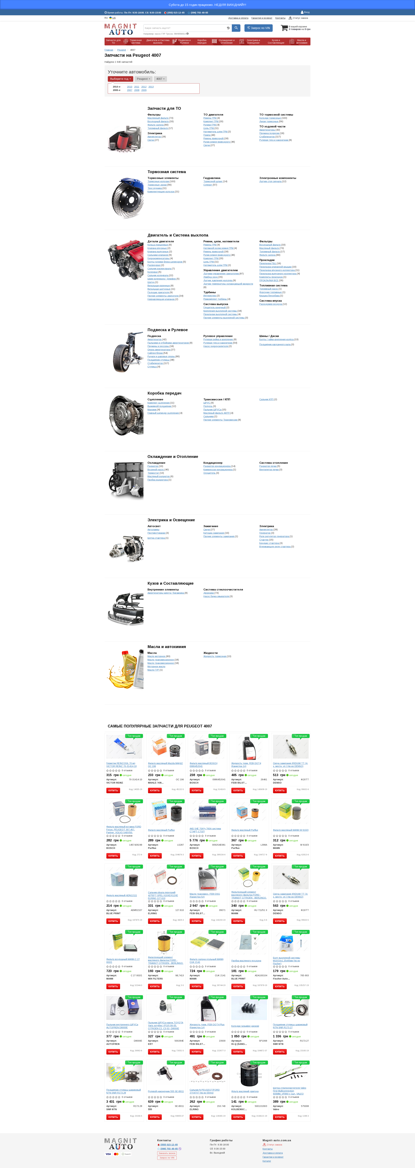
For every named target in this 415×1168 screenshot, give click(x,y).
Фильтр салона (156, 125)
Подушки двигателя (159, 292)
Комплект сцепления (159, 402)
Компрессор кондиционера (218, 469)
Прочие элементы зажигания (219, 536)
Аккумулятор (155, 136)
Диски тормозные (269, 121)
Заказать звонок (167, 1153)
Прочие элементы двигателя (163, 296)
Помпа (207, 135)
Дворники (208, 593)
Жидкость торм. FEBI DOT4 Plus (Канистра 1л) (207, 1026)
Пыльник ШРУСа (212, 409)
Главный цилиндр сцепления (163, 413)
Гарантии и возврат (273, 1157)
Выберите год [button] (119, 78)
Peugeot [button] (142, 78)
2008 (136, 90)
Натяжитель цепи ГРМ (215, 131)
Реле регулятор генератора (274, 536)
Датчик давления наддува (218, 280)
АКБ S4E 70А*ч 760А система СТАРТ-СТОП (205, 830)
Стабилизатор (267, 136)
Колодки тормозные (270, 118)
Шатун (151, 282)
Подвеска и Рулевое (168, 330)
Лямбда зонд (210, 277)
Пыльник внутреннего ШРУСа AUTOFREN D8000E (122, 1026)
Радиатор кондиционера (217, 466)
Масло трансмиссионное (161, 659)
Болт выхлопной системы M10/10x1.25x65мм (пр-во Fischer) (286, 960)
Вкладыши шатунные (159, 289)
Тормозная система (167, 172)
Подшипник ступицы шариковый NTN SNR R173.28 (123, 1091)
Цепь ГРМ (208, 128)
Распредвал (154, 265)
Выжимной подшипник (160, 406)
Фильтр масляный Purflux (161, 830)
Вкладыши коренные (159, 285)
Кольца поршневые (158, 244)
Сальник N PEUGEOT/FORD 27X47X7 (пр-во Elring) (205, 1091)
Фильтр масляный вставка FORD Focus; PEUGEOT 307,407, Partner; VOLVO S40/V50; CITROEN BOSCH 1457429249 (123, 831)
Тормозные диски (157, 184)
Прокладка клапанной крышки (275, 266)
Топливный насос (269, 289)
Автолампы (153, 529)
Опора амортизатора (159, 349)
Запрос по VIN (260, 28)
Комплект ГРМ (211, 121)
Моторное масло (156, 666)
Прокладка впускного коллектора (277, 270)
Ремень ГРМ (210, 118)
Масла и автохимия (167, 646)
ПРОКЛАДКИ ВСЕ (269, 280)
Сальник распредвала (160, 268)
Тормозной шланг (213, 181)
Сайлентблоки (155, 353)
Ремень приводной (213, 138)
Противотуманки (157, 533)
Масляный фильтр (269, 248)
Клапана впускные (157, 248)
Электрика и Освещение (171, 520)
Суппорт (208, 184)
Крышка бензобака (269, 295)
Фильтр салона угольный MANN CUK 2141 (206, 960)
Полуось (208, 406)
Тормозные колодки (159, 181)
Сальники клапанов (158, 255)
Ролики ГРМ (210, 125)
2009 (144, 90)
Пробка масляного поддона (246, 960)
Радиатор (153, 466)
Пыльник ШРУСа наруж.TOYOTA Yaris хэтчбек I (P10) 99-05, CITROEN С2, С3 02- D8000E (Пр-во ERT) (165, 1027)
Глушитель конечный (214, 307)
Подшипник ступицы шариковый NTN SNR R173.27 (290, 1026)
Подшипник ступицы (159, 360)
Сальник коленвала (158, 275)
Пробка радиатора (158, 479)
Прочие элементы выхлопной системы (224, 317)
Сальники (208, 416)
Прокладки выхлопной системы (220, 314)
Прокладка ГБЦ (268, 263)
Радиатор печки (268, 466)
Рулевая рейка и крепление (218, 339)
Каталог (267, 1161)
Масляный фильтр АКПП (216, 413)
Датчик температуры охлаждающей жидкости (228, 284)
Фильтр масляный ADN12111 (121, 895)
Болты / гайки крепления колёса (276, 339)
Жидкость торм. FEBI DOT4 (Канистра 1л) (246, 764)
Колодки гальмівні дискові (245, 1026)
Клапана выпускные (158, 251)
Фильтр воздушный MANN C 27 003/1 (123, 960)
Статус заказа (300, 18)
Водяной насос (156, 469)
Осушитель (209, 473)
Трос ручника (155, 188)
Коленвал (153, 272)
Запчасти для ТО (164, 108)
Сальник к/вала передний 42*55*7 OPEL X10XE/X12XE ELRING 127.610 (163, 895)
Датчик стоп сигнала (270, 181)
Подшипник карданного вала (275, 344)
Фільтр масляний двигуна (245, 1091)
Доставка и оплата (238, 18)
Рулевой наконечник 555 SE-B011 (166, 1091)
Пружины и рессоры (159, 346)
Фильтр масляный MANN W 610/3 (290, 830)
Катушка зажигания (214, 533)
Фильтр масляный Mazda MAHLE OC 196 (165, 764)
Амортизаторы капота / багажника (166, 593)
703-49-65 (169, 1148)
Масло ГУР (154, 670)
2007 (129, 90)
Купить (113, 790)
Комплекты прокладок (271, 277)
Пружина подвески (269, 133)
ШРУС (207, 402)
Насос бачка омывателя (216, 596)
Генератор (265, 533)
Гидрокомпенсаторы (159, 258)
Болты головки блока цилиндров (165, 261)
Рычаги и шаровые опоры (161, 356)
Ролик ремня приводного (217, 142)
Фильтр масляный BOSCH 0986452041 (203, 764)
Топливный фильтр (158, 128)
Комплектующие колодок (161, 191)
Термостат (154, 473)
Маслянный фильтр (158, 118)
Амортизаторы (267, 130)
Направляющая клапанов (161, 299)
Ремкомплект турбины (215, 299)
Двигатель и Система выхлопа (178, 235)
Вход (306, 12)
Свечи (207, 145)
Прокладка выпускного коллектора (278, 273)
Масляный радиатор (159, 476)
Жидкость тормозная (215, 656)
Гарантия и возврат (261, 18)
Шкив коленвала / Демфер (162, 278)
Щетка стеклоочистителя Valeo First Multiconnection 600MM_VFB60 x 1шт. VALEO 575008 (289, 1092)
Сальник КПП (266, 399)
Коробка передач (164, 393)
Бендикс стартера (269, 543)
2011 (136, 86)
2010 (129, 86)
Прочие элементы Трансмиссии (220, 420)
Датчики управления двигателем (221, 273)
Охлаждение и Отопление (173, 456)
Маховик (152, 409)
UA (114, 18)
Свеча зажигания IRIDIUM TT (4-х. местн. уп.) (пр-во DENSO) (290, 764)
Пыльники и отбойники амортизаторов (169, 343)
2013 (151, 86)
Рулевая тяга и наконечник (274, 140)
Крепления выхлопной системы (220, 311)
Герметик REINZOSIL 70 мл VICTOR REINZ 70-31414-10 (121, 764)
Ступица (152, 366)
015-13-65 (169, 1144)
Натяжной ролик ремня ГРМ (218, 248)
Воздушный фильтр (158, 121)
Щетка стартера (157, 538)
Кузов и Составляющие (171, 583)
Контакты (280, 18)
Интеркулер (210, 295)
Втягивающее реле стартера (275, 546)
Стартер (264, 539)
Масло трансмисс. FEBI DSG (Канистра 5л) (205, 895)
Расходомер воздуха (271, 304)
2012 (144, 86)
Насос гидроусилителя (216, 346)
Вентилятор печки (269, 469)
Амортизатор (155, 339)
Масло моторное (157, 656)
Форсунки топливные (270, 292)
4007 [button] (159, 78)
